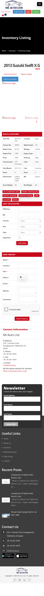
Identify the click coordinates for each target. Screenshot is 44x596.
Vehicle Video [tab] (26, 74)
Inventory (12, 51)
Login (28, 12)
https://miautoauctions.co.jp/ (15, 371)
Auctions (7, 447)
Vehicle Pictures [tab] (10, 74)
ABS (36, 195)
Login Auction (18, 12)
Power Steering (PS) (30, 191)
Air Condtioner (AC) (11, 191)
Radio (15, 199)
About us (7, 443)
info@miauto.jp (9, 365)
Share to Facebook (10, 79)
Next (37, 121)
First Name (8, 405)
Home (4, 51)
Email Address (9, 395)
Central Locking (25, 195)
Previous (5, 121)
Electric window (9, 195)
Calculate (22, 243)
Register (36, 12)
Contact (7, 461)
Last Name (8, 414)
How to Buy (8, 456)
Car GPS (6, 199)
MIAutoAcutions (10, 452)
